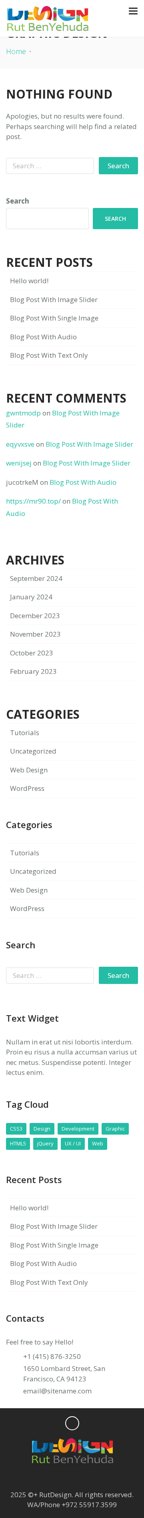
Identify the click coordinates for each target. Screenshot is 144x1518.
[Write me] (88, 1477)
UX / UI (73, 1143)
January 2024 (31, 596)
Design (42, 1128)
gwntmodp (23, 412)
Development (78, 1128)
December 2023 (35, 615)
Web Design (29, 769)
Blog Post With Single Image (54, 318)
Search (17, 201)
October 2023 (31, 652)
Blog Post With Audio (43, 336)
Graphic (115, 1128)
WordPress (27, 788)
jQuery (45, 1143)
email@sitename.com (57, 1390)
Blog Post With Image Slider (54, 299)
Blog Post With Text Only (49, 355)
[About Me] (103, 1477)
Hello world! (29, 280)
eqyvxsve (20, 444)
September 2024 (36, 578)
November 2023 (35, 634)
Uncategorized (33, 751)
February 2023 (33, 671)
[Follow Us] (40, 1477)
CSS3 (16, 1128)
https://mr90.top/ (33, 501)
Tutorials (24, 732)
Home (16, 51)
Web (97, 1143)
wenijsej (19, 463)
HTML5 (18, 1143)
